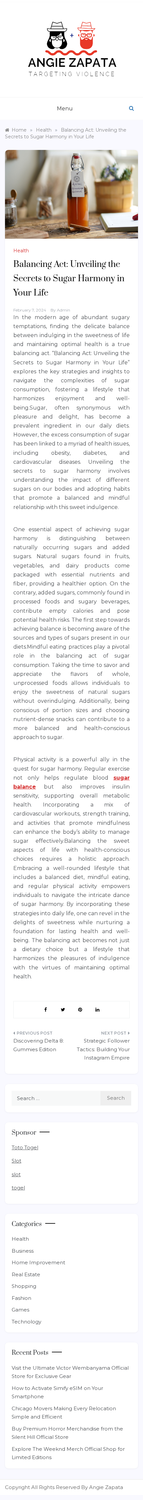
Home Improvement (38, 1262)
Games (20, 1310)
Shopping (24, 1286)
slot (16, 1174)
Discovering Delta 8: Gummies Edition (38, 1045)
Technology (26, 1321)
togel (18, 1188)
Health (21, 251)
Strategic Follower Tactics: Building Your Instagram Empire (103, 1049)
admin (63, 310)
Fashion (21, 1298)
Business (23, 1251)
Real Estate (26, 1274)
